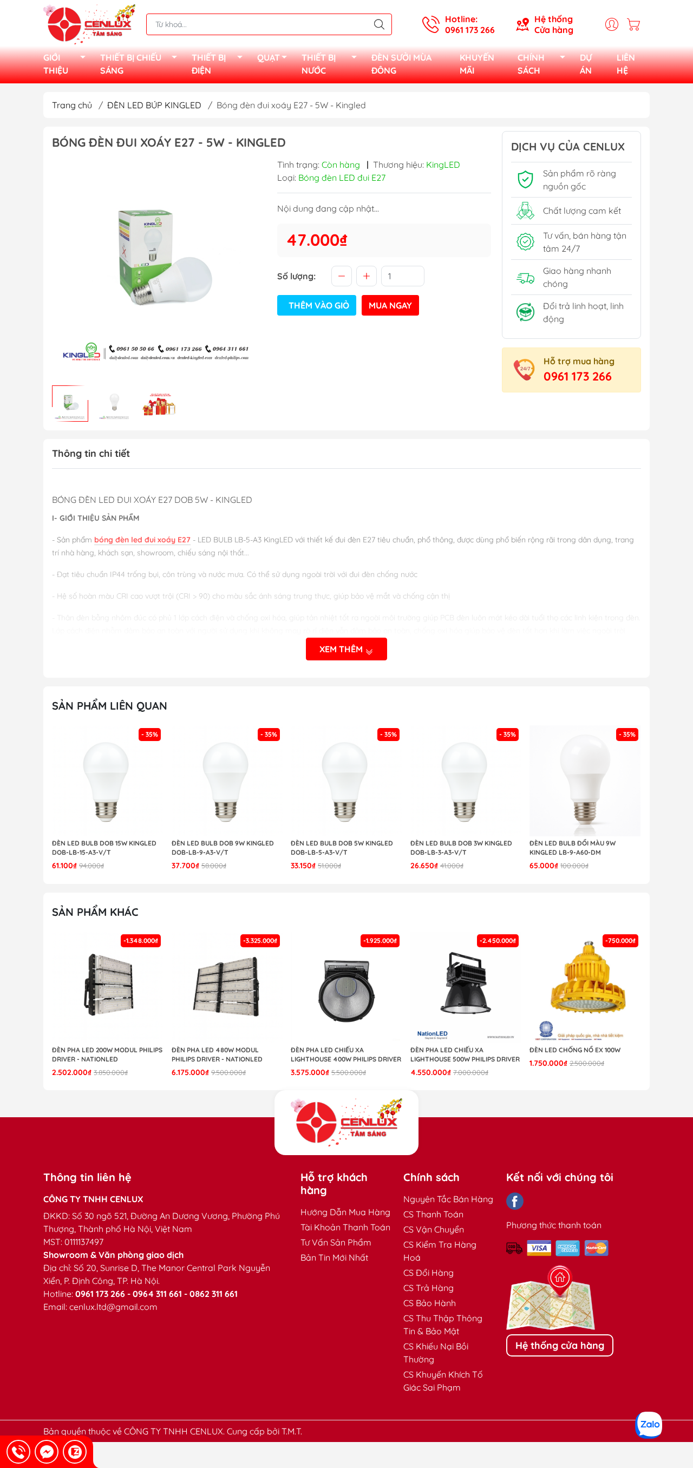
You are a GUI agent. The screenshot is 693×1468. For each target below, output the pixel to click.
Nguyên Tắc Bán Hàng (448, 1199)
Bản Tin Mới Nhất (334, 1257)
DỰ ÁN (586, 64)
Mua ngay (390, 305)
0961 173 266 (578, 376)
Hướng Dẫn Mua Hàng (345, 1212)
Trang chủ (72, 105)
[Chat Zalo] (75, 1452)
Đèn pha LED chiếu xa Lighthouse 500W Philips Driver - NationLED (465, 1055)
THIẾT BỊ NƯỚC (319, 64)
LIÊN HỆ (626, 64)
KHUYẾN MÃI (477, 64)
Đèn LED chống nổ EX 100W (574, 1050)
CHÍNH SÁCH (531, 64)
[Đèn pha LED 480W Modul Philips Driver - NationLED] (227, 987)
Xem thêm (342, 649)
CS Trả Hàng (428, 1287)
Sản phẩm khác (95, 912)
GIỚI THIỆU (55, 64)
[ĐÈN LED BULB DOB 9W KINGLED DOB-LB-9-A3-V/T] (227, 781)
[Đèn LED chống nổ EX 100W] (585, 987)
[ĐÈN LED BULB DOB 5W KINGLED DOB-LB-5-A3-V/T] (346, 781)
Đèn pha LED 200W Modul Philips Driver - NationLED (107, 1054)
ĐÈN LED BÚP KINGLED (154, 105)
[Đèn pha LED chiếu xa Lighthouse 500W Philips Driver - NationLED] (466, 987)
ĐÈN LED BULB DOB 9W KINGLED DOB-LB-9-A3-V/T (223, 847)
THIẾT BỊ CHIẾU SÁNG (130, 64)
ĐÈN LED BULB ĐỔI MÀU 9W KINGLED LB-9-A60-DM (572, 847)
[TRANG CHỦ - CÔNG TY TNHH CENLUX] (89, 23)
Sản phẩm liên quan (109, 705)
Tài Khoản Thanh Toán (345, 1227)
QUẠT (268, 57)
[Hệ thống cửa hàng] (346, 1122)
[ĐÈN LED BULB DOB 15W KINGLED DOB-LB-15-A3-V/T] (108, 781)
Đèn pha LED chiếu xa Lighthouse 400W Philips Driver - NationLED (346, 1055)
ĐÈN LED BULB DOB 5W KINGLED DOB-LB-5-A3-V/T (342, 847)
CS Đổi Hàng (428, 1272)
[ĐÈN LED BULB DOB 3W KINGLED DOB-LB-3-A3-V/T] (466, 781)
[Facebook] (515, 1201)
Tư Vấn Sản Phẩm (335, 1242)
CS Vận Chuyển (433, 1229)
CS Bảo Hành (429, 1302)
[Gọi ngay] (18, 1452)
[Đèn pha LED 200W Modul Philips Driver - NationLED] (108, 987)
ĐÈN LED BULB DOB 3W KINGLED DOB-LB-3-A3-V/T (461, 847)
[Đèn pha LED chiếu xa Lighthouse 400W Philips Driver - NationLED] (346, 987)
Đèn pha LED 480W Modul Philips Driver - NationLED (217, 1054)
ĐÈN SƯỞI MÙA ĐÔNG (401, 64)
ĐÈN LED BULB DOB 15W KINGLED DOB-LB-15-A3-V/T (104, 847)
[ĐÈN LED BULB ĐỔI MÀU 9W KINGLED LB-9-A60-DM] (585, 781)
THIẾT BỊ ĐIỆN (209, 64)
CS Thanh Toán (433, 1214)
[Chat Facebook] (46, 1452)
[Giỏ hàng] (636, 24)
